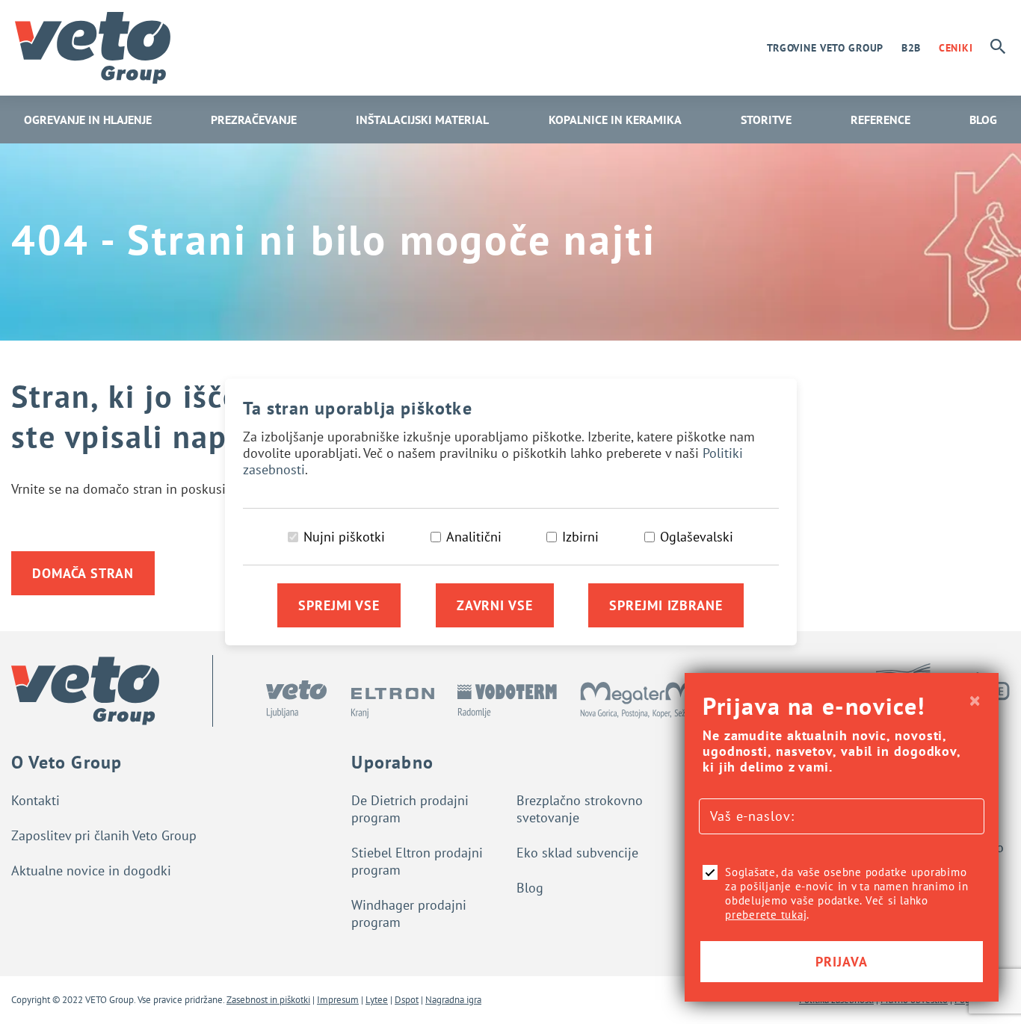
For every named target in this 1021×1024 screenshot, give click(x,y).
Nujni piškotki (344, 536)
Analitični (474, 536)
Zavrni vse (495, 605)
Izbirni (580, 536)
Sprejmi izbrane (666, 605)
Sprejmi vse (339, 605)
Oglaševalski (696, 536)
